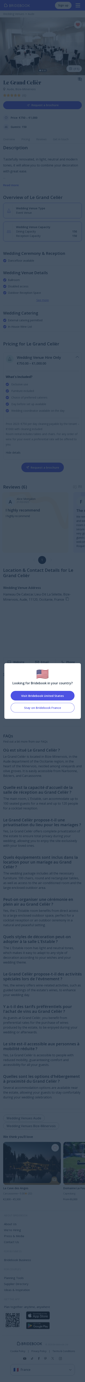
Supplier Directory (16, 1284)
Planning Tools (14, 1278)
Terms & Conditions (64, 1351)
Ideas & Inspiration (17, 1290)
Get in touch (61, 139)
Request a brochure (45, 105)
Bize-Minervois (25, 89)
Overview (9, 139)
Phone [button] (70, 662)
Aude (11, 89)
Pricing (25, 139)
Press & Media (14, 1236)
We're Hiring (12, 1230)
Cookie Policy (17, 1351)
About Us (10, 1224)
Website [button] (18, 662)
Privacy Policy (38, 1351)
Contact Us (11, 1242)
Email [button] (45, 662)
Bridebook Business (17, 1260)
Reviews (41, 139)
